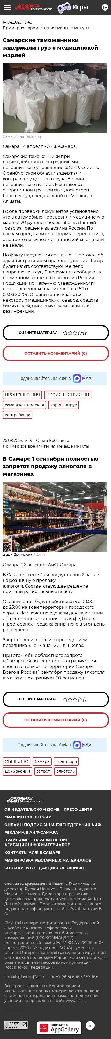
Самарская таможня (22, 136)
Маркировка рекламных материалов (47, 860)
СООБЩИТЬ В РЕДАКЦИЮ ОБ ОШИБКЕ (44, 867)
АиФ (40, 555)
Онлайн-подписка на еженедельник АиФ (52, 824)
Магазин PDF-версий (28, 817)
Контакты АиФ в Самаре (32, 852)
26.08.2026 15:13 (17, 440)
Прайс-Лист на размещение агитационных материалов (37, 842)
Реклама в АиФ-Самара (31, 832)
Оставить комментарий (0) (55, 353)
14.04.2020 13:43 (17, 22)
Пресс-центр (78, 809)
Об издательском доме (31, 809)
